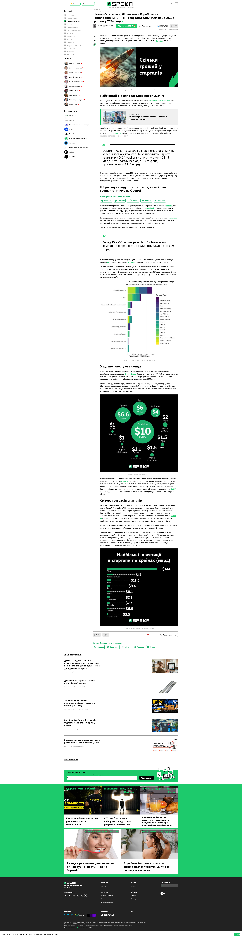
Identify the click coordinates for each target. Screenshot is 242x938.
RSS (132, 912)
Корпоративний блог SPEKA (78, 138)
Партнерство (135, 899)
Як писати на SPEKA (107, 902)
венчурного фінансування (159, 100)
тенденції (159, 41)
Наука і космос (73, 27)
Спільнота (71, 15)
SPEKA (69, 922)
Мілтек (70, 24)
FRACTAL (72, 120)
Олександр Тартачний (105, 26)
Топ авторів (76, 4)
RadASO (71, 152)
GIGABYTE (72, 157)
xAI (108, 262)
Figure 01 (125, 481)
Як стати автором (88, 4)
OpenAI (169, 205)
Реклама (133, 895)
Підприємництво (104, 11)
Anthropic (132, 262)
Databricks (150, 208)
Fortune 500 (172, 218)
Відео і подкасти (74, 45)
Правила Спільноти (107, 895)
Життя (69, 39)
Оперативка (72, 18)
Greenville (72, 116)
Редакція (103, 886)
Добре (237, 934)
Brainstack (72, 134)
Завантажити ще (71, 760)
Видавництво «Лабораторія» (78, 147)
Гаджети (70, 42)
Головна (95, 9)
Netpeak (71, 143)
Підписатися (147, 26)
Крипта (70, 33)
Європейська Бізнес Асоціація (79, 125)
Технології (71, 51)
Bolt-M (173, 489)
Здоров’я (70, 54)
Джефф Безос (130, 374)
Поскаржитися (153, 635)
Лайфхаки (71, 36)
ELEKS (71, 129)
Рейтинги (71, 48)
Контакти (133, 886)
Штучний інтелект (74, 30)
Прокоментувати (169, 635)
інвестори (117, 133)
